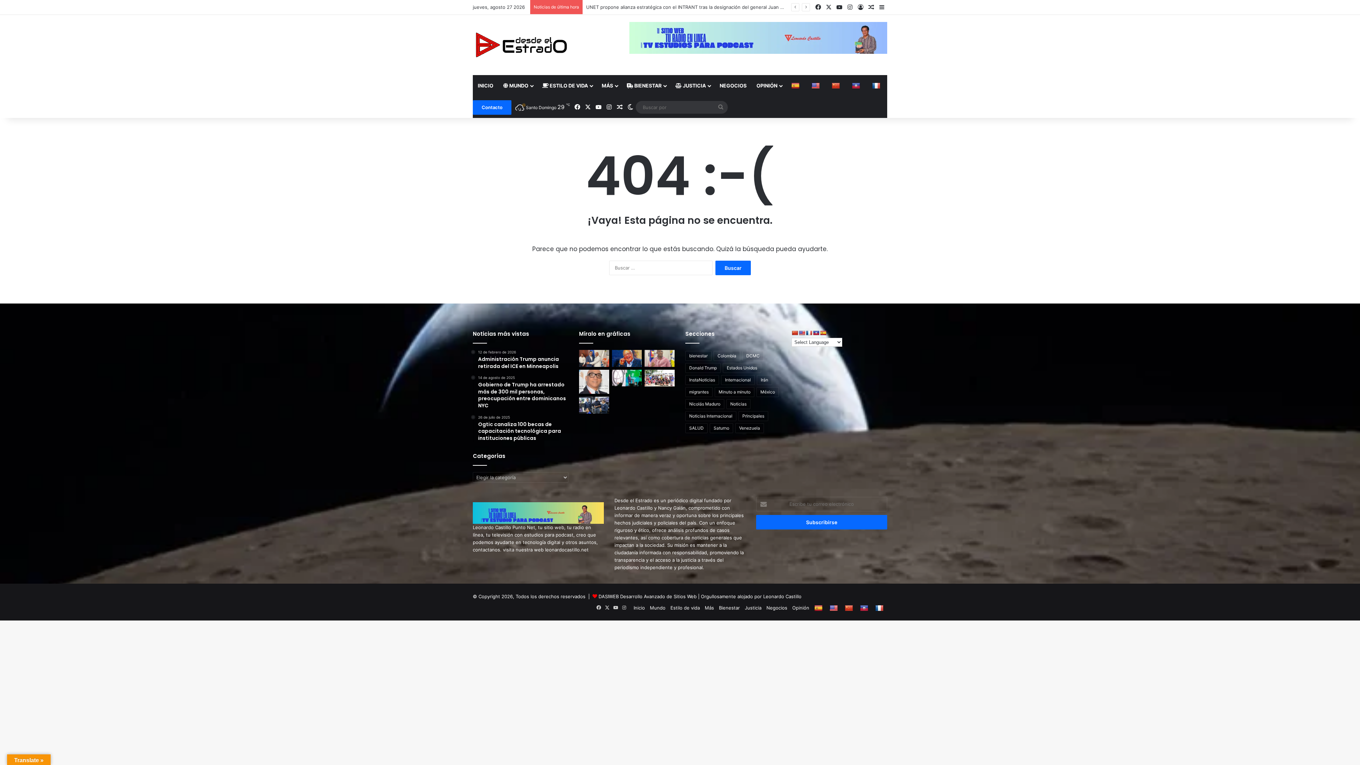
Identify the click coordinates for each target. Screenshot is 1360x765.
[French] (877, 85)
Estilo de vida (568, 86)
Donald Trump (703, 367)
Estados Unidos (742, 367)
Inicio (485, 86)
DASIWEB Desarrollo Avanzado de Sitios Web (648, 596)
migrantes (699, 392)
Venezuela (749, 428)
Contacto (492, 107)
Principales (753, 416)
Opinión (766, 86)
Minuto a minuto (734, 392)
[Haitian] (857, 85)
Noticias (738, 404)
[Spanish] (796, 85)
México (767, 392)
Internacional (738, 379)
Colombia (727, 355)
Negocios (733, 86)
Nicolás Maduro (704, 404)
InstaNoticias (702, 379)
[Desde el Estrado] (521, 45)
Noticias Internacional (710, 416)
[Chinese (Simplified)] (837, 85)
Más (607, 86)
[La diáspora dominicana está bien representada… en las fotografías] (594, 382)
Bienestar (647, 86)
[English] (816, 85)
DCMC (753, 355)
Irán (764, 379)
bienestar (698, 355)
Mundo (518, 86)
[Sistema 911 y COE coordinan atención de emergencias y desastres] (594, 405)
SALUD (696, 428)
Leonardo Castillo (782, 596)
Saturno (721, 428)
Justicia (694, 86)
